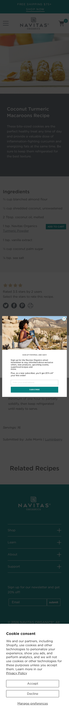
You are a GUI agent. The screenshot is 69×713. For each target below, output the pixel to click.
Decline (32, 694)
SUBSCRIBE (34, 390)
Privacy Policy (16, 673)
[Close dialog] (64, 319)
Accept (32, 683)
